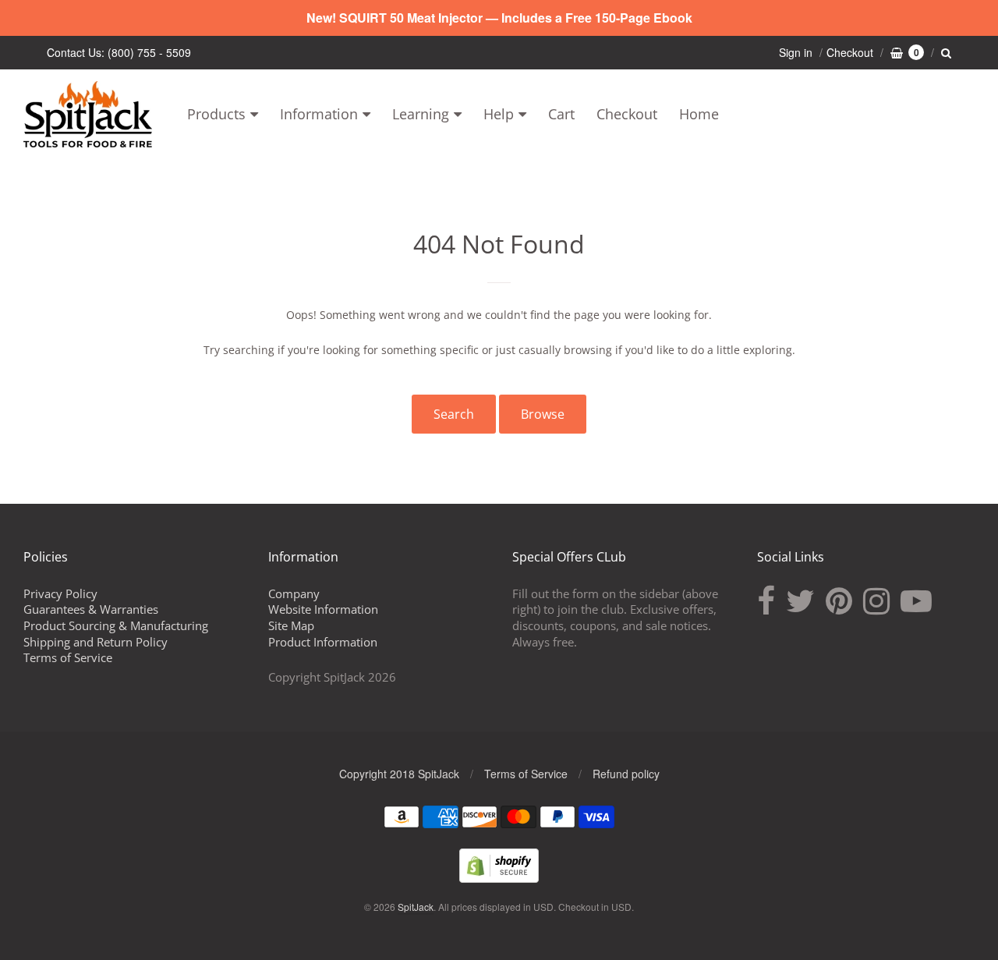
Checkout (626, 114)
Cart (561, 114)
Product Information (322, 642)
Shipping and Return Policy (95, 642)
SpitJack (416, 906)
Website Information (323, 609)
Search (454, 414)
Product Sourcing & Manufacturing (115, 625)
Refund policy (626, 773)
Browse (542, 414)
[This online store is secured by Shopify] (499, 878)
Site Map (291, 625)
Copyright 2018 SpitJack (399, 773)
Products (216, 114)
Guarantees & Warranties (90, 609)
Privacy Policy (60, 593)
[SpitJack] (87, 114)
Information (319, 114)
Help (498, 114)
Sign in (795, 52)
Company (294, 593)
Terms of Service (67, 657)
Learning (420, 114)
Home (699, 114)
